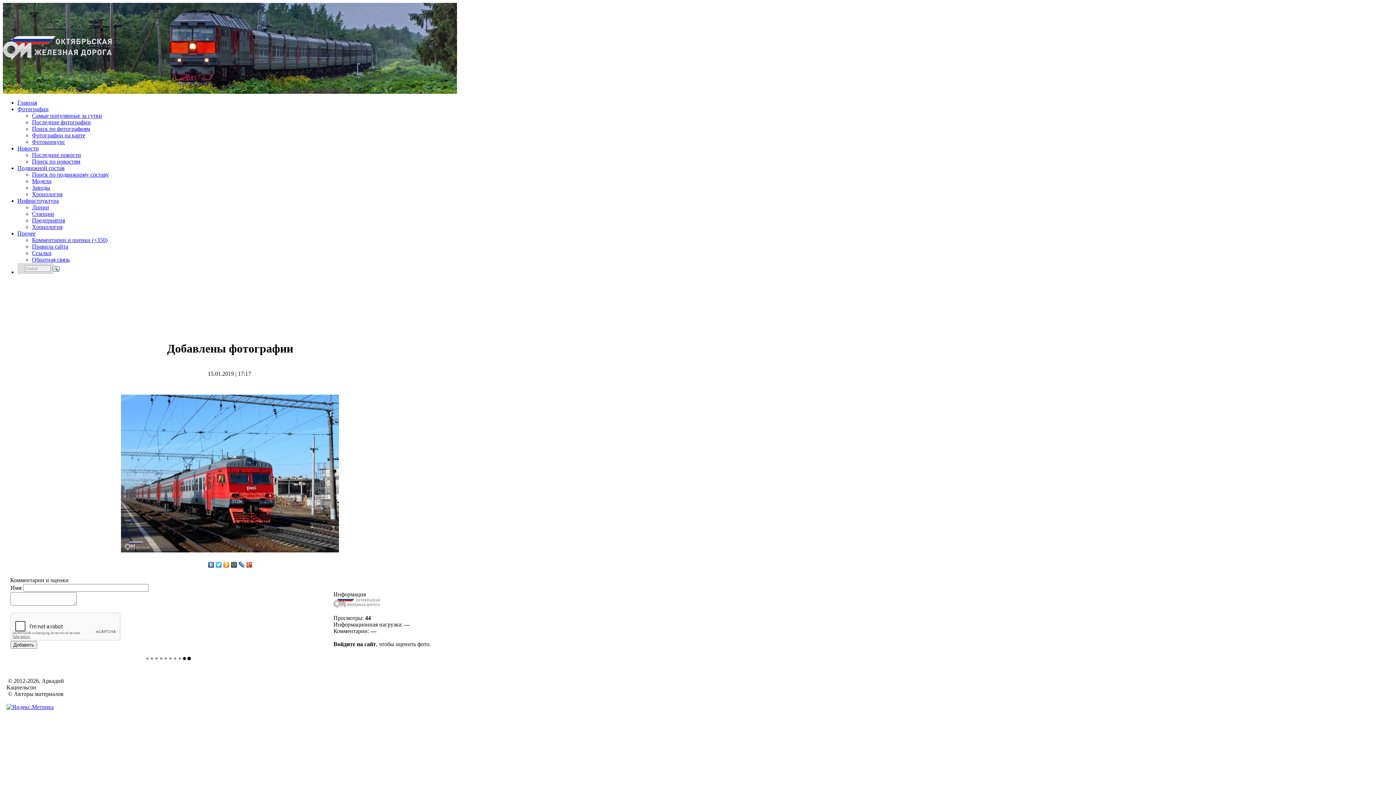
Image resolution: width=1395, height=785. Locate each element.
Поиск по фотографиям (61, 129)
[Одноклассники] (226, 564)
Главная (27, 103)
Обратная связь (51, 260)
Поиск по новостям (56, 161)
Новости (28, 148)
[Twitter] (219, 564)
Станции (43, 214)
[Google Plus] (249, 564)
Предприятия (48, 220)
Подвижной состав (41, 168)
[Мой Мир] (234, 564)
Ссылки (42, 253)
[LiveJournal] (242, 564)
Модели (42, 181)
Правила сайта (50, 246)
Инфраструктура (38, 201)
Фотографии (33, 109)
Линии (40, 207)
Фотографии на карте (58, 135)
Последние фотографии (61, 122)
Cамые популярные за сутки (67, 116)
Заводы (41, 188)
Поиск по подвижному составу (70, 175)
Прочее (26, 233)
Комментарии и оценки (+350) (70, 240)
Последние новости (56, 155)
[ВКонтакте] (211, 564)
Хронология (47, 194)
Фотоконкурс (48, 142)
